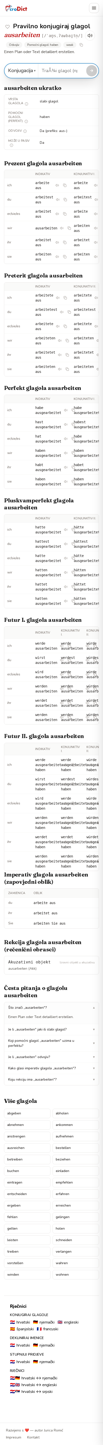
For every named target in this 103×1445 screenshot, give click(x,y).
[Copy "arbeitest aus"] (65, 200)
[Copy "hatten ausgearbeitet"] (73, 572)
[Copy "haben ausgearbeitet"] (73, 453)
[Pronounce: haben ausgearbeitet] (66, 453)
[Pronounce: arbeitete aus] (58, 298)
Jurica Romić (53, 1430)
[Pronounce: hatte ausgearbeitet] (66, 530)
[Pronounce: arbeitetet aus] (60, 355)
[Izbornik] (94, 8)
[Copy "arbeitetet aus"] (67, 355)
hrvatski (20, 1322)
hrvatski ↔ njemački (33, 1378)
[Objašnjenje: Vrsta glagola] (26, 104)
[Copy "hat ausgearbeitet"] (73, 439)
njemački (43, 1322)
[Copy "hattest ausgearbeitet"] (73, 544)
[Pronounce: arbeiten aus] (96, 228)
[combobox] (61, 71)
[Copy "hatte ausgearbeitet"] (73, 530)
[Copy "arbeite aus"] (65, 185)
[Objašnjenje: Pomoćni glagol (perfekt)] (26, 121)
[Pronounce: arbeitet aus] (57, 214)
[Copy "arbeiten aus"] (65, 257)
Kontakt (33, 1437)
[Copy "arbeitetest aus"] (69, 312)
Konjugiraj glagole (29, 1315)
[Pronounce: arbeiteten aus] (60, 341)
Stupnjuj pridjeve (27, 1354)
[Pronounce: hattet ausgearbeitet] (66, 587)
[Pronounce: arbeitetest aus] (62, 312)
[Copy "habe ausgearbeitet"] (73, 410)
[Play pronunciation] (90, 36)
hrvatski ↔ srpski (31, 1391)
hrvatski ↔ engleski (33, 1385)
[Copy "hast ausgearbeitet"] (73, 424)
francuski (47, 1329)
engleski (68, 1322)
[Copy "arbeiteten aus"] (67, 341)
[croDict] (16, 8)
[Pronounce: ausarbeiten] (62, 228)
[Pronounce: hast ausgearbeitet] (66, 424)
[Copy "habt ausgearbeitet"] (73, 467)
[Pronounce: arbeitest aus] (58, 200)
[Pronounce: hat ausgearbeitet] (66, 439)
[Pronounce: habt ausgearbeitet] (66, 467)
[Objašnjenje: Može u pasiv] (11, 145)
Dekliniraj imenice (27, 1338)
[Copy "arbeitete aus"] (65, 298)
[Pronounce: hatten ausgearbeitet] (66, 572)
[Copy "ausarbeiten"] (69, 228)
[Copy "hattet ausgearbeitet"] (73, 587)
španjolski (22, 1329)
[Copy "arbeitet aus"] (65, 214)
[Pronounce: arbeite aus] (57, 185)
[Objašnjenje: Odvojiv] (25, 131)
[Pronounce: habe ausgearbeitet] (66, 410)
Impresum (13, 1437)
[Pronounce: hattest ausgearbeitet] (66, 544)
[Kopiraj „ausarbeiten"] (81, 45)
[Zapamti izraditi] (7, 26)
